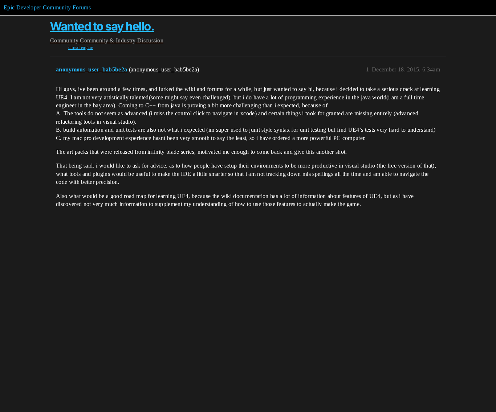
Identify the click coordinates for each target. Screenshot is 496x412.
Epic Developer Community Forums (47, 7)
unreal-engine (80, 47)
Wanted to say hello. (102, 26)
